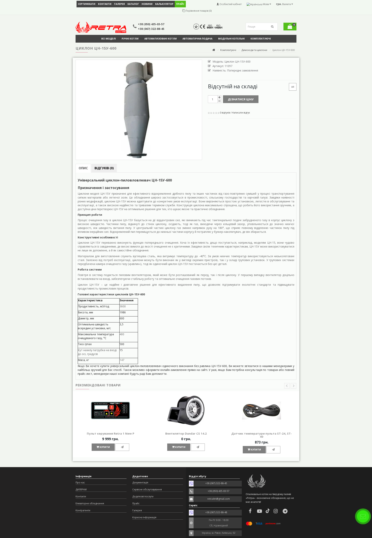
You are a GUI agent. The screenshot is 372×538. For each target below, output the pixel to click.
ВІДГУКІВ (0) (104, 168)
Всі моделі (108, 38)
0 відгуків (225, 112)
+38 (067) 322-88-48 (216, 512)
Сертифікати (86, 4)
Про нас (80, 482)
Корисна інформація (144, 517)
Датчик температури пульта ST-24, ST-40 (261, 435)
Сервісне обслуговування (147, 489)
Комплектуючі (261, 38)
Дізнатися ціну (241, 99)
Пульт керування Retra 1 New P (110, 433)
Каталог (133, 4)
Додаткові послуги (142, 496)
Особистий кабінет (230, 4)
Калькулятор (164, 4)
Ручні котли (130, 38)
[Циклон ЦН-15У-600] (139, 110)
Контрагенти (83, 510)
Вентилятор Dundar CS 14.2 (186, 433)
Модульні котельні (231, 38)
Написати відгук (241, 112)
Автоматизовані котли (160, 38)
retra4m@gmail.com (218, 498)
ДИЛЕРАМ (81, 489)
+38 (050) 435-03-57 (151, 24)
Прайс (136, 503)
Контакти (104, 4)
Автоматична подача (197, 38)
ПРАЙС (180, 4)
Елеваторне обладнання (90, 503)
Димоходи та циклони (254, 50)
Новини (147, 4)
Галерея (119, 4)
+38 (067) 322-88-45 (151, 29)
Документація (140, 482)
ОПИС (83, 168)
